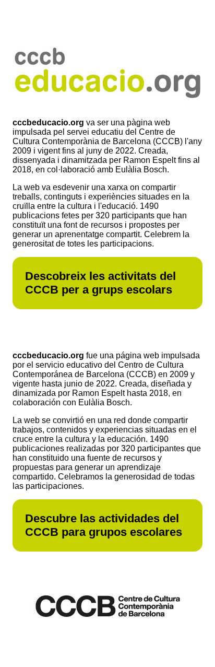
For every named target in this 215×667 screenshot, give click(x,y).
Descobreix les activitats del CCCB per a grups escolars (100, 283)
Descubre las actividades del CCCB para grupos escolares (103, 525)
